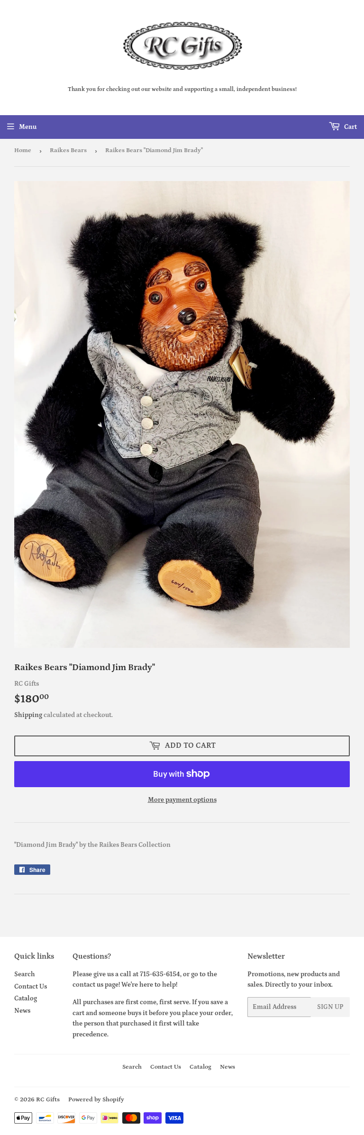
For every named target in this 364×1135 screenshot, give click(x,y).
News (22, 1011)
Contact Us (30, 986)
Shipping (28, 715)
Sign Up (330, 1007)
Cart (350, 127)
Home (22, 150)
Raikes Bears (68, 150)
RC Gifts (48, 1099)
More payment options (182, 800)
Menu (27, 127)
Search (24, 974)
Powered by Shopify (96, 1099)
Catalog (25, 998)
